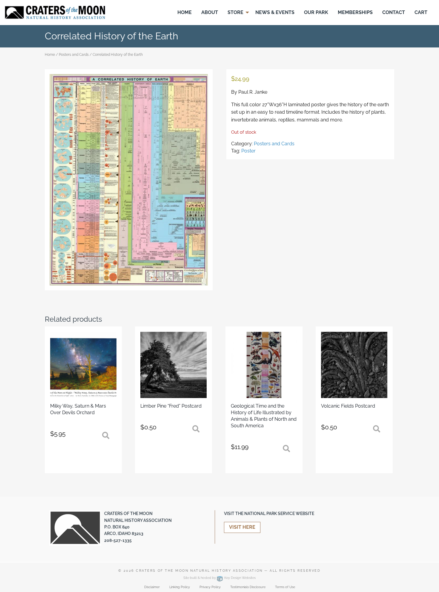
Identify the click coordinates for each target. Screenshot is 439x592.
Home (50, 55)
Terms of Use (285, 587)
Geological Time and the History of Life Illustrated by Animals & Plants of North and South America (264, 415)
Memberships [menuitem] (355, 12)
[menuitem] (185, 12)
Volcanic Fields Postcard (348, 406)
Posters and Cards (74, 55)
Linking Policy (179, 587)
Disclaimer (152, 587)
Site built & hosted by (219, 578)
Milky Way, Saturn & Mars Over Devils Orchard (78, 409)
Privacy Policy (210, 587)
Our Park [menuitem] (316, 12)
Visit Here (242, 527)
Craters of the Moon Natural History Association (199, 571)
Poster (248, 151)
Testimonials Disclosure (247, 587)
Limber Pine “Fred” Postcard (171, 406)
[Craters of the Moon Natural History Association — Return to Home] (54, 12)
